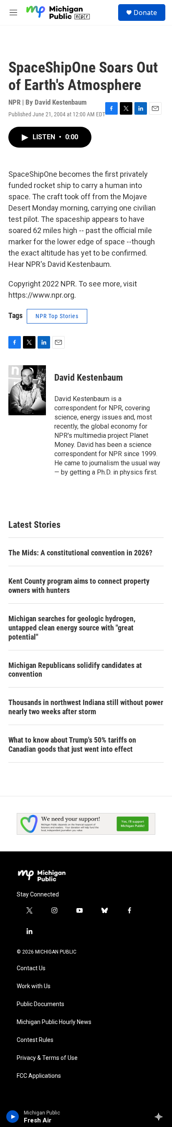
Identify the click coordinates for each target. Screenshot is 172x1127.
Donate (145, 12)
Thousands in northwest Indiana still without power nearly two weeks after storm (85, 707)
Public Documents (40, 1004)
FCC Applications (39, 1076)
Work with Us (34, 986)
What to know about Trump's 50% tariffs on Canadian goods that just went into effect (72, 744)
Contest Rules (35, 1040)
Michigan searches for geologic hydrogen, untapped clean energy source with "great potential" (71, 627)
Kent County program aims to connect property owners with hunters (78, 586)
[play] (13, 1116)
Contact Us (31, 968)
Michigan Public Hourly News (54, 1022)
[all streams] (161, 1116)
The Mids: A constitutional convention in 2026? (80, 552)
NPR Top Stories (56, 316)
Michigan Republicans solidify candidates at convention (75, 670)
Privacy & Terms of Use (47, 1058)
